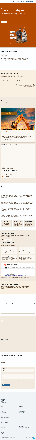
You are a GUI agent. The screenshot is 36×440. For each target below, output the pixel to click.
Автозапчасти (21, 410)
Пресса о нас (3, 427)
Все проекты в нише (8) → (4, 105)
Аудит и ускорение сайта (4, 412)
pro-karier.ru (7, 140)
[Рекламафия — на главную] (3, 1)
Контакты (2, 432)
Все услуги (2, 407)
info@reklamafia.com (4, 403)
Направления (6, 6)
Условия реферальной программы (24, 427)
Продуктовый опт (21, 412)
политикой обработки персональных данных (14, 381)
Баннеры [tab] (10, 239)
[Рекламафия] (4, 394)
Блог (1, 428)
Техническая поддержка (4, 422)
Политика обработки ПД (22, 426)
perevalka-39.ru (7, 179)
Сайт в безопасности (4, 418)
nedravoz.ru (21, 179)
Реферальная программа (4, 431)
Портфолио (2, 433)
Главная (2, 6)
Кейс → (3, 140)
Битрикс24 (2, 416)
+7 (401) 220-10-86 (5, 364)
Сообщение (4, 372)
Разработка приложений (4, 410)
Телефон (3, 368)
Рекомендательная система (5, 417)
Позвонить (4, 22)
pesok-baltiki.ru (16, 179)
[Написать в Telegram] (34, 438)
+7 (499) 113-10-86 (3, 402)
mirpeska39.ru (7, 176)
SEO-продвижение (3, 411)
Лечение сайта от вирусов (5, 419)
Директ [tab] (6, 239)
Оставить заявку (12, 22)
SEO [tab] (2, 239)
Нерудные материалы (22, 411)
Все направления (21, 407)
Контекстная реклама (4, 413)
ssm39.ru (11, 179)
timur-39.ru (25, 179)
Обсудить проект (29, 1)
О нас (1, 426)
